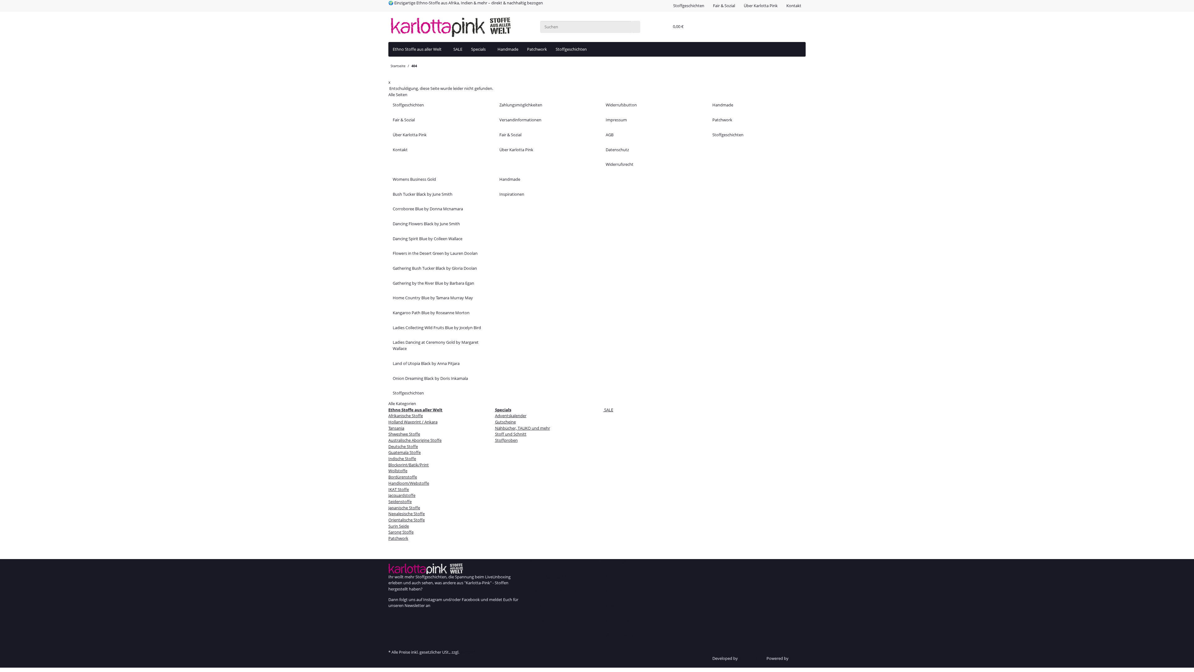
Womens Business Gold (414, 179)
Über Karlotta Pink (761, 5)
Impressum (616, 120)
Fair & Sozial (724, 5)
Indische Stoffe (402, 458)
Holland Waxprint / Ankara (412, 422)
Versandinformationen (520, 120)
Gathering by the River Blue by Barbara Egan (433, 283)
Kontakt (793, 5)
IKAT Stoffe (398, 489)
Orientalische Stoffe (406, 520)
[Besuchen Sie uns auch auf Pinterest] (392, 629)
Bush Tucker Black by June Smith (422, 194)
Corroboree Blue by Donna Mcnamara (428, 209)
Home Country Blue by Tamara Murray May (433, 298)
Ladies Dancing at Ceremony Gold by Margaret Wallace (436, 345)
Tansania (396, 428)
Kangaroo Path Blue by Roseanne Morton (431, 312)
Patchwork (537, 49)
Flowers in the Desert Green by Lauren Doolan (435, 253)
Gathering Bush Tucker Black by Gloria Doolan (435, 268)
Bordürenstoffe (402, 477)
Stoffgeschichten (688, 5)
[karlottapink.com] (450, 27)
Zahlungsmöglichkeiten (520, 105)
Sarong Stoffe (401, 532)
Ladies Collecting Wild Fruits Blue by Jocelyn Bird (437, 327)
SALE (608, 410)
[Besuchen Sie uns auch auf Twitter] (392, 623)
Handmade (507, 49)
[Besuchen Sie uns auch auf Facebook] (392, 617)
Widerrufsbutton (621, 105)
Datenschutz (617, 149)
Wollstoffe (397, 471)
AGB (609, 135)
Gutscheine (505, 422)
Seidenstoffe (400, 501)
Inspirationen (511, 194)
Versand (467, 652)
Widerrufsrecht (619, 164)
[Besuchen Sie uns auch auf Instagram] (392, 635)
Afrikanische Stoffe (405, 415)
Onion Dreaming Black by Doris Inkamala (430, 378)
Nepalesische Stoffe (406, 513)
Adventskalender (510, 415)
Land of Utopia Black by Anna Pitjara (426, 363)
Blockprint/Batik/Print (408, 465)
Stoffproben (506, 440)
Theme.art (748, 658)
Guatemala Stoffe (404, 452)
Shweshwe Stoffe (404, 434)
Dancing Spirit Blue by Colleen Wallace (427, 238)
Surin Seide (398, 526)
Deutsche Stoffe (403, 446)
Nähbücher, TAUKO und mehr (522, 428)
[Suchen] (636, 27)
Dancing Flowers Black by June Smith (426, 223)
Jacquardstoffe (401, 495)
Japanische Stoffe (404, 508)
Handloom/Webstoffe (408, 483)
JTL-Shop (797, 658)
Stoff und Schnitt (510, 434)
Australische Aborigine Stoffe (415, 440)
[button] (663, 26)
